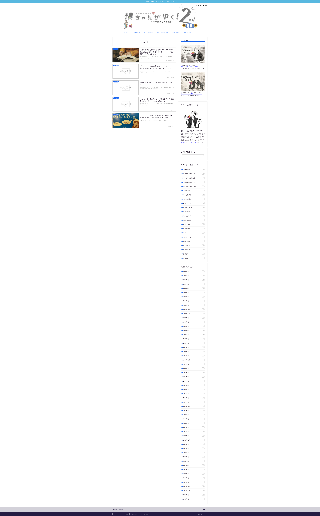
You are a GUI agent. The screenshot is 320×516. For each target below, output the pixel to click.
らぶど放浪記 (193, 195)
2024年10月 (193, 364)
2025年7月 (193, 326)
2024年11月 (193, 360)
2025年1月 (193, 351)
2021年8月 (193, 499)
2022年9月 (193, 444)
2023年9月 (193, 410)
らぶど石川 (193, 249)
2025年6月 (193, 330)
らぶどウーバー (193, 207)
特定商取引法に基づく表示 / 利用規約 (139, 514)
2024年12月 (193, 355)
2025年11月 (193, 309)
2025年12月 (193, 305)
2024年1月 (193, 402)
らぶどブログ (193, 216)
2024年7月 (193, 377)
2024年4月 (193, 389)
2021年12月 (193, 482)
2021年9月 (193, 495)
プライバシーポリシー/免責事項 (121, 514)
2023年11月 (193, 406)
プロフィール (136, 32)
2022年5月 (193, 461)
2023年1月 (193, 436)
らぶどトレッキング (162, 32)
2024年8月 (193, 372)
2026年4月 (193, 288)
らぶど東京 (193, 245)
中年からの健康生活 (193, 178)
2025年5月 (193, 334)
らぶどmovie (193, 233)
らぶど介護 (193, 211)
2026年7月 (193, 275)
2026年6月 (193, 280)
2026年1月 (193, 301)
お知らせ (193, 254)
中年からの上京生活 (193, 182)
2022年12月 (193, 440)
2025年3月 (193, 343)
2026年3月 (193, 292)
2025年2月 (193, 347)
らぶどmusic (193, 224)
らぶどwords (193, 220)
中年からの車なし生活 (193, 186)
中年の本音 (193, 190)
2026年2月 (193, 296)
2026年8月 (193, 271)
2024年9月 (193, 368)
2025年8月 (193, 322)
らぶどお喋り (193, 199)
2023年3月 (193, 427)
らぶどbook (193, 228)
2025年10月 (193, 313)
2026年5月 (193, 284)
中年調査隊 (193, 169)
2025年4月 (193, 339)
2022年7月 (193, 452)
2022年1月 (193, 478)
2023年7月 (193, 419)
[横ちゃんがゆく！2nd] (160, 29)
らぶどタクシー (148, 32)
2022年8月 (193, 448)
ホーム (126, 32)
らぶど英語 (193, 241)
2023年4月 (193, 423)
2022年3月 (193, 469)
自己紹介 (193, 258)
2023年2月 (193, 431)
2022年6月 (193, 457)
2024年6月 (193, 381)
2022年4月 (193, 465)
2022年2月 (193, 474)
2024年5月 (193, 385)
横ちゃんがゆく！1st (190, 32)
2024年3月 (193, 393)
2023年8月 (193, 414)
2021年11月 (193, 486)
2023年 (121, 509)
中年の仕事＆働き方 (193, 174)
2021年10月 (193, 490)
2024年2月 (193, 398)
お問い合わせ (176, 32)
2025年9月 (193, 318)
